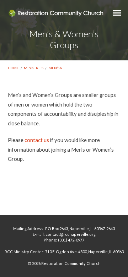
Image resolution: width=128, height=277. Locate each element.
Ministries (33, 68)
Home (13, 68)
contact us (37, 140)
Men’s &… (56, 68)
